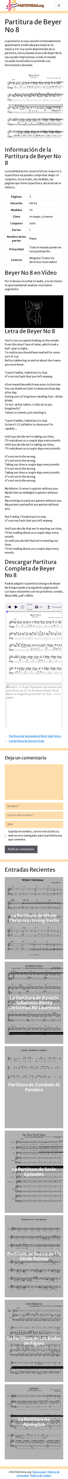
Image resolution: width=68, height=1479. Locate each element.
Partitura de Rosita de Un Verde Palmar (34, 1256)
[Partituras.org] (24, 5)
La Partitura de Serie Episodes (34, 1172)
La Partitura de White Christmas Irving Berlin (34, 918)
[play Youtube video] (34, 311)
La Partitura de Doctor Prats (26, 741)
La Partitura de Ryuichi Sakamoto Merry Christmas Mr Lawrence (34, 1002)
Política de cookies (40, 1475)
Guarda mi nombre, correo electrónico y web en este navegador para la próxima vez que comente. (35, 835)
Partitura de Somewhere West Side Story (35, 736)
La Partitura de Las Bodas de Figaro (34, 1341)
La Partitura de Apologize (34, 1422)
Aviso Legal (39, 1472)
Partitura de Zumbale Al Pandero (34, 1087)
